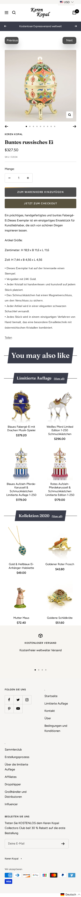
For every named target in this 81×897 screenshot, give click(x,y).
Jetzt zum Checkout (40, 203)
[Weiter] (74, 126)
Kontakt (49, 711)
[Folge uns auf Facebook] (9, 699)
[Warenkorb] (74, 12)
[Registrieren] (63, 843)
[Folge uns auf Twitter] (18, 699)
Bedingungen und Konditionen (55, 728)
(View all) (59, 378)
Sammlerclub (13, 749)
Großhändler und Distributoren (16, 794)
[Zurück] (6, 126)
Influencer (11, 804)
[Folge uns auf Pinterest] (9, 708)
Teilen (8, 337)
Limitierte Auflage (56, 703)
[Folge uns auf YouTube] (18, 708)
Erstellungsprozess (17, 757)
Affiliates (11, 777)
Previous (12, 40)
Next (69, 40)
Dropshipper (13, 784)
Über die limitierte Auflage (16, 767)
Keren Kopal (14, 134)
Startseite (50, 696)
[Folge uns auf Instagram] (26, 699)
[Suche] (14, 12)
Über (47, 718)
